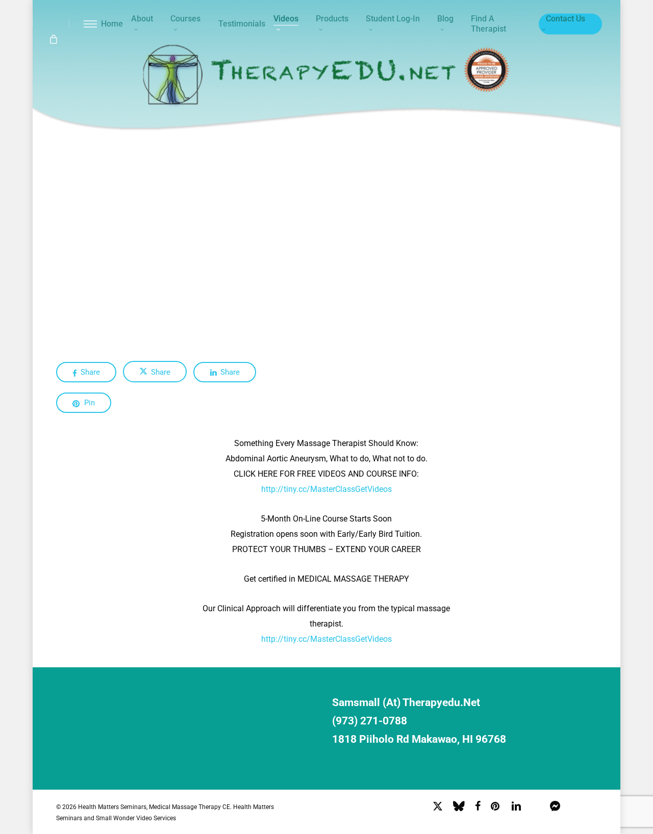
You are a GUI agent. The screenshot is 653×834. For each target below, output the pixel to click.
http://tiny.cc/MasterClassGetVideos (326, 489)
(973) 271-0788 (369, 721)
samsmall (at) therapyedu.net (406, 702)
